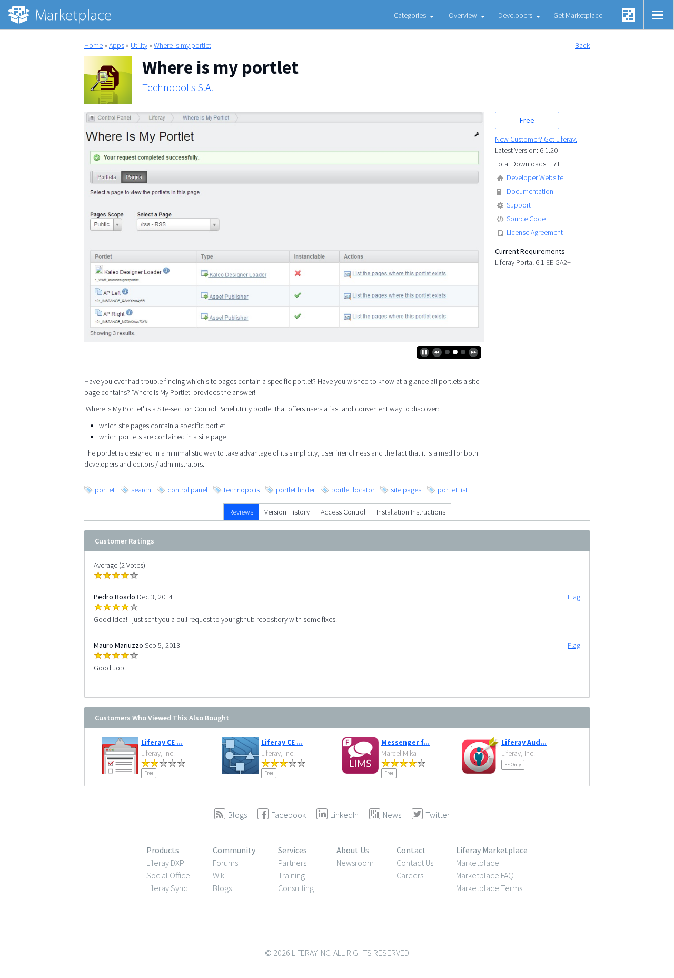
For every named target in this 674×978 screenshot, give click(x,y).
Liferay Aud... (524, 742)
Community (234, 850)
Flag (574, 596)
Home (93, 45)
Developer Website (535, 177)
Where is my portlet (182, 45)
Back (582, 45)
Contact (411, 850)
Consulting (296, 888)
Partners (292, 862)
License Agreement (535, 232)
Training (291, 875)
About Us (352, 850)
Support (519, 205)
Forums (225, 862)
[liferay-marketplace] (60, 14)
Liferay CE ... (162, 742)
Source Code (526, 218)
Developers (515, 15)
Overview (463, 15)
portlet (105, 490)
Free (527, 120)
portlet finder (295, 490)
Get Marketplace (577, 15)
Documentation (530, 191)
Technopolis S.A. (177, 87)
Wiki (219, 875)
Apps (116, 45)
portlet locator (352, 490)
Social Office (168, 875)
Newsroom (355, 862)
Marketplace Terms (489, 888)
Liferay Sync (166, 888)
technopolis (242, 490)
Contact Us (415, 862)
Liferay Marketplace (492, 850)
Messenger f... (405, 742)
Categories (410, 15)
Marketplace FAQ (485, 875)
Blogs (222, 888)
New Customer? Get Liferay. (536, 139)
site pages (406, 490)
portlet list (453, 490)
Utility (139, 45)
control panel (187, 490)
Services (292, 850)
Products (162, 850)
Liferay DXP (165, 862)
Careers (410, 875)
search (141, 490)
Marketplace (477, 862)
